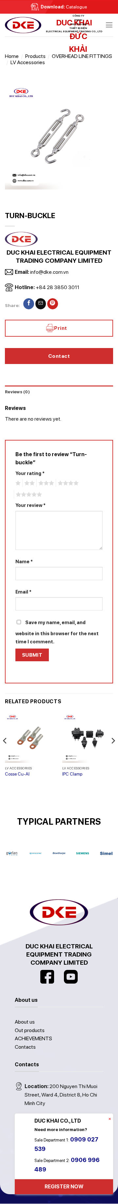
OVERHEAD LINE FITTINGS (82, 56)
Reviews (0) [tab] (17, 391)
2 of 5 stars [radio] (28, 483)
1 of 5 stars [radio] (17, 483)
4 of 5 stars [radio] (67, 483)
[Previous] (5, 753)
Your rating (30, 473)
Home (12, 56)
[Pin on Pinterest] (52, 303)
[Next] (113, 753)
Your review (30, 505)
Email (23, 592)
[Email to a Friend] (40, 303)
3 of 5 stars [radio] (45, 483)
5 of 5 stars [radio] (28, 494)
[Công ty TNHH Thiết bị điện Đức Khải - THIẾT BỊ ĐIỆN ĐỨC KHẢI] (37, 25)
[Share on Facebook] (28, 303)
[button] (109, 25)
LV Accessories (27, 62)
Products (35, 56)
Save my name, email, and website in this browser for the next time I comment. (57, 632)
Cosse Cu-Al (17, 774)
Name (24, 561)
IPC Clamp (72, 774)
